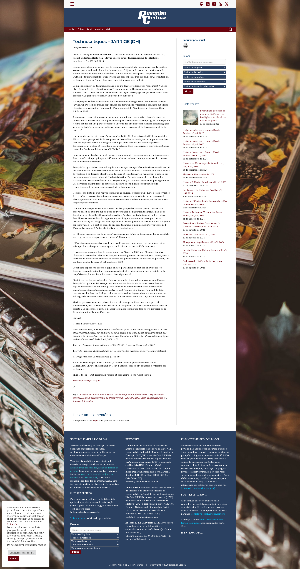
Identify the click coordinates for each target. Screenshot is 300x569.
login (95, 420)
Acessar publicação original (87, 380)
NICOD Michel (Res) (135, 397)
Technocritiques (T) (156, 397)
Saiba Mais (13, 524)
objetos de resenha (91, 474)
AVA (108, 29)
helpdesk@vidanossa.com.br (84, 512)
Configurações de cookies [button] (22, 552)
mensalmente (77, 480)
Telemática (87, 401)
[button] (201, 4)
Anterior (99, 29)
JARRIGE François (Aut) (93, 397)
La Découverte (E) (115, 397)
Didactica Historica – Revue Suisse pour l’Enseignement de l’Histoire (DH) (115, 394)
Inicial (71, 29)
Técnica (76, 401)
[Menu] (72, 4)
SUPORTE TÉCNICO (81, 493)
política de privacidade (99, 518)
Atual (89, 29)
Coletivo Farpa (135, 564)
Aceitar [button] (13, 558)
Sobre (81, 29)
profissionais (90, 477)
